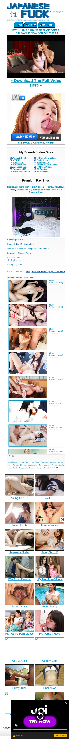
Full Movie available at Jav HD (36, 142)
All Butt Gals (42, 169)
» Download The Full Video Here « (36, 82)
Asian (10, 468)
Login (52, 12)
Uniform (54, 465)
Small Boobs (12, 462)
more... (56, 467)
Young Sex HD (19, 169)
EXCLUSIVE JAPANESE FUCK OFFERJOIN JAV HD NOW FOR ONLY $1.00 (36, 32)
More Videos (29, 244)
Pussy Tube (19, 688)
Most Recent (46, 24)
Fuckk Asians (43, 160)
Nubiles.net (12, 187)
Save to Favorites (40, 271)
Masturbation (32, 465)
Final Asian (49, 688)
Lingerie (23, 465)
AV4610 (16, 160)
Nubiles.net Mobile (41, 190)
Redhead (44, 462)
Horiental (49, 187)
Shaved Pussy (24, 253)
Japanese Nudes (21, 167)
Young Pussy (43, 162)
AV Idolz (20, 190)
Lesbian (47, 465)
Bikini (9, 465)
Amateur (32, 468)
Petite (15, 468)
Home (19, 24)
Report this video (57, 271)
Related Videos (15, 277)
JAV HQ (28, 190)
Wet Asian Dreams (21, 171)
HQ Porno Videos (44, 167)
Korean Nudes (19, 165)
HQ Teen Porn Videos (46, 158)
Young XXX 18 (19, 158)
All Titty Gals (42, 171)
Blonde (60, 462)
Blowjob (40, 468)
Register (59, 12)
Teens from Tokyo (27, 187)
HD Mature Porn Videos (47, 165)
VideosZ (40, 187)
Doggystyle (23, 468)
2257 (28, 271)
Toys (40, 465)
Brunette (53, 462)
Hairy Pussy (35, 462)
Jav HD (54, 190)
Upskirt (61, 465)
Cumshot (47, 468)
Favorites (28, 277)
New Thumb (18, 162)
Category (31, 24)
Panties (16, 465)
